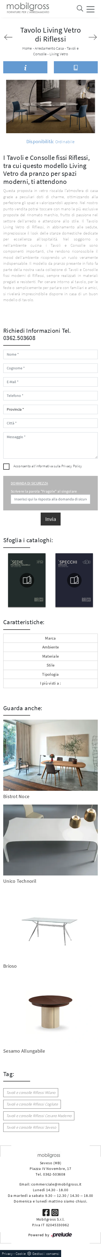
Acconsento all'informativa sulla (47, 466)
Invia (50, 519)
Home (27, 48)
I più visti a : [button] (50, 683)
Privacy (7, 1253)
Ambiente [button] (50, 647)
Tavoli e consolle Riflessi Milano (30, 1092)
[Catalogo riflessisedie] (26, 580)
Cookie (21, 1253)
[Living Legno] (93, 37)
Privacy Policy (71, 466)
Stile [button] (50, 665)
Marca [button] (50, 638)
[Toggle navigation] (90, 9)
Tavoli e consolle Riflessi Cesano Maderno (38, 1115)
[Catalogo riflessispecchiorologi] (74, 580)
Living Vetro (59, 53)
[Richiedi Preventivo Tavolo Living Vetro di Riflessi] (25, 67)
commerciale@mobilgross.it (56, 1184)
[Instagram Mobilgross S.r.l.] (55, 1212)
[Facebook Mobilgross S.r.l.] (46, 1212)
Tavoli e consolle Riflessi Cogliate (32, 1104)
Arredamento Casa (49, 48)
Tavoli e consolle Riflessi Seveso (31, 1127)
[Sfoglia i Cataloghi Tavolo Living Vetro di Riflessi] (76, 67)
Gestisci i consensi (45, 1253)
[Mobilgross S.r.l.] (27, 9)
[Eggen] (8, 37)
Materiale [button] (50, 656)
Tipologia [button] (50, 674)
